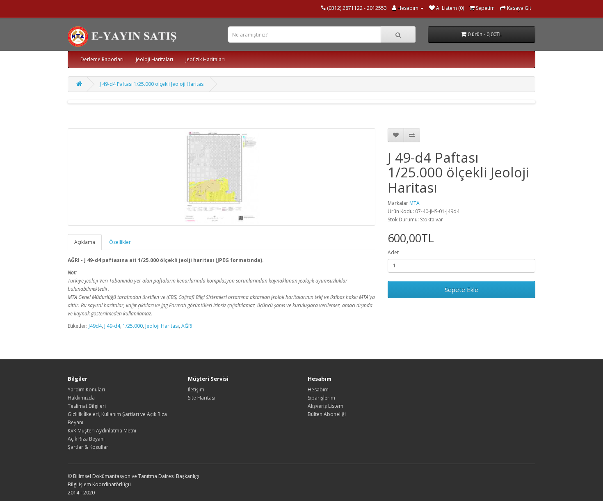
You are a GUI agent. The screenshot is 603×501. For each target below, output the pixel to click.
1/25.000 (133, 325)
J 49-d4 (112, 325)
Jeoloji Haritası (162, 325)
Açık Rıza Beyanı (86, 438)
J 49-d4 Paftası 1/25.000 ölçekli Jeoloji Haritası (152, 83)
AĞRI (186, 325)
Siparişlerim (321, 397)
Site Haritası (201, 397)
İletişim (196, 389)
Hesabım (318, 389)
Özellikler (120, 242)
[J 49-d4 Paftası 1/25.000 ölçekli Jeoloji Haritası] (221, 177)
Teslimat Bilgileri (87, 405)
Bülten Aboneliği (327, 414)
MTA (414, 203)
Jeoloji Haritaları (154, 59)
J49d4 (95, 325)
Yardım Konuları (86, 389)
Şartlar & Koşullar (88, 447)
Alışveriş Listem (325, 405)
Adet (393, 252)
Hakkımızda (81, 397)
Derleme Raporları (101, 59)
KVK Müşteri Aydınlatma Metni (102, 430)
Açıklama (84, 242)
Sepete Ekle (461, 289)
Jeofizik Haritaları (205, 59)
